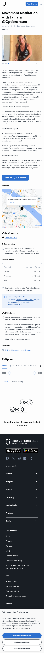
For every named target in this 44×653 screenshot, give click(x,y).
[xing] (30, 458)
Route (12, 202)
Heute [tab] (4, 365)
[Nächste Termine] (40, 365)
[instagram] (19, 458)
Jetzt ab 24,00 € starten (15, 177)
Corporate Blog (12, 591)
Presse (9, 541)
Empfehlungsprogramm (16, 596)
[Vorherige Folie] (36, 63)
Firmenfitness (12, 581)
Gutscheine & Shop (14, 560)
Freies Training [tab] (17, 381)
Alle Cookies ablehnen (22, 642)
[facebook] (7, 458)
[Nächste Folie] (40, 63)
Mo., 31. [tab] (27, 365)
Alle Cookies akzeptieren (22, 636)
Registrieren (32, 4)
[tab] (2, 63)
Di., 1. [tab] (32, 365)
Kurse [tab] (6, 381)
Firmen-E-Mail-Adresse (24, 300)
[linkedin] (24, 458)
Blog (8, 551)
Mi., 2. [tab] (37, 365)
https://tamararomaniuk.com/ (18, 350)
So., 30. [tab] (20, 365)
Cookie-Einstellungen (22, 648)
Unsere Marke (12, 555)
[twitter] (13, 458)
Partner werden (12, 586)
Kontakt (9, 546)
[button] (22, 473)
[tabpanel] (22, 407)
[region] (22, 631)
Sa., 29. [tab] (14, 365)
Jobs (8, 536)
